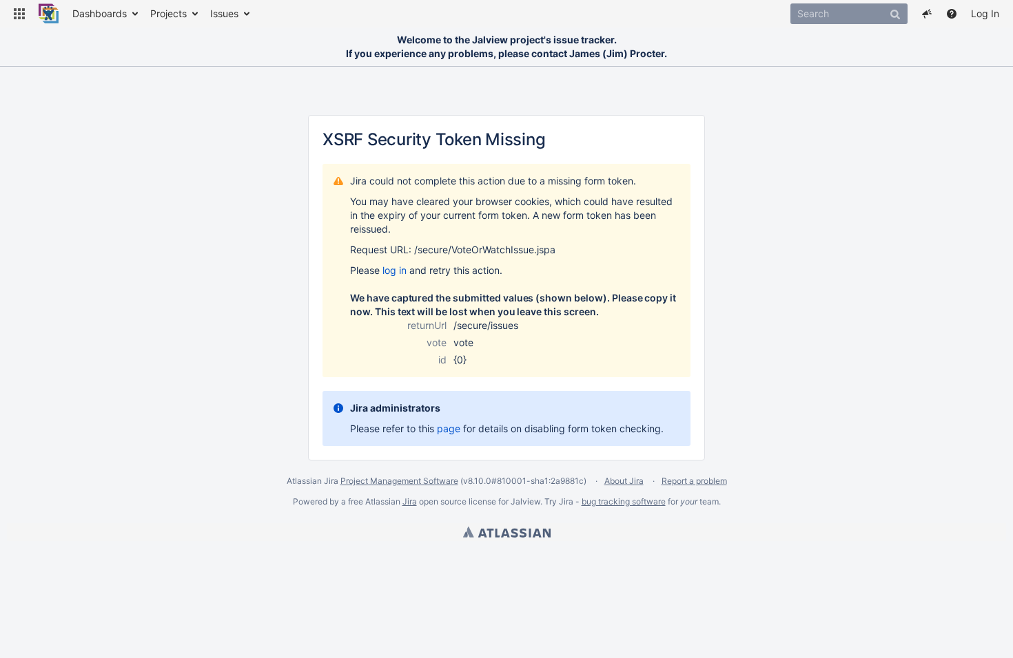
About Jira (624, 481)
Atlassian (507, 532)
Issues (224, 13)
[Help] (951, 14)
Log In (985, 13)
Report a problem (694, 481)
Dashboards (99, 13)
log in (394, 270)
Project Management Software (399, 481)
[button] (19, 14)
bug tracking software (624, 501)
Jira (409, 501)
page (448, 428)
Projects (168, 13)
